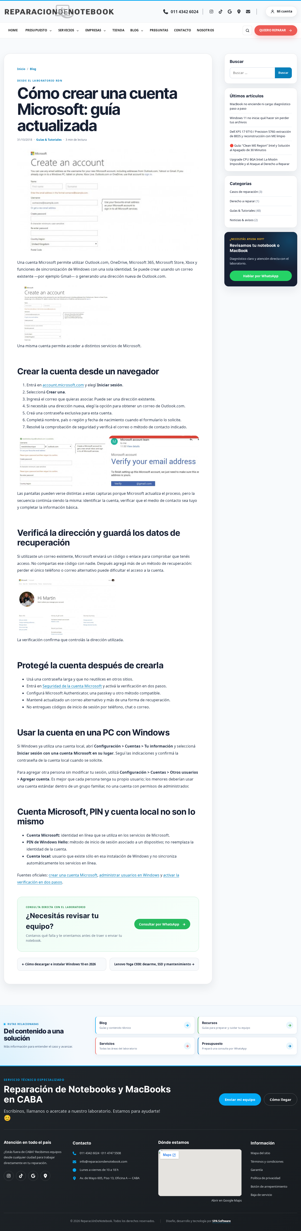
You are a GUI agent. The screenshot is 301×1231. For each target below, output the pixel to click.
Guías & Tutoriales (49, 140)
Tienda (118, 30)
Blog (134, 30)
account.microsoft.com (63, 385)
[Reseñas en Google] (230, 11)
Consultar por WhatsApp (162, 924)
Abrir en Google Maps (226, 1200)
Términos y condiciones (267, 1161)
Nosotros (205, 30)
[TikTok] (220, 11)
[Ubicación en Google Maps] (45, 1176)
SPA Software (221, 1221)
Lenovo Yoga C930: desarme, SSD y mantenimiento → (154, 964)
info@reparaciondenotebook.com (103, 1161)
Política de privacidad (265, 1178)
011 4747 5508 (111, 1153)
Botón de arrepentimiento (269, 1186)
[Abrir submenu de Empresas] (104, 30)
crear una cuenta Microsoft (73, 875)
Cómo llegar (280, 1099)
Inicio (21, 69)
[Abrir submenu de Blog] (142, 30)
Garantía (257, 1170)
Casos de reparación (244, 192)
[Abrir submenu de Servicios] (77, 30)
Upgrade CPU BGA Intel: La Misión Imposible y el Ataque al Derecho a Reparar (259, 161)
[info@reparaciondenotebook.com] (248, 11)
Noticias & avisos (241, 220)
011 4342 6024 (89, 1153)
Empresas (93, 30)
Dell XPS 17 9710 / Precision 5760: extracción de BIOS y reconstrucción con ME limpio (260, 134)
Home (13, 30)
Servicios (66, 30)
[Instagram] (211, 11)
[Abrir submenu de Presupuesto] (50, 30)
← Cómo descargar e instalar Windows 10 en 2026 (59, 964)
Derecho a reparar (242, 201)
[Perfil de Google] (33, 1176)
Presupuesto (36, 30)
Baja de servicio (261, 1195)
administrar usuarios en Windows (129, 875)
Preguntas (159, 30)
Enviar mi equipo (240, 1099)
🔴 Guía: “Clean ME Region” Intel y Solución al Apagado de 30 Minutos (260, 147)
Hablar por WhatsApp (260, 276)
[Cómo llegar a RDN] (239, 11)
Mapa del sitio (260, 1153)
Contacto (182, 30)
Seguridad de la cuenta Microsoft (72, 686)
